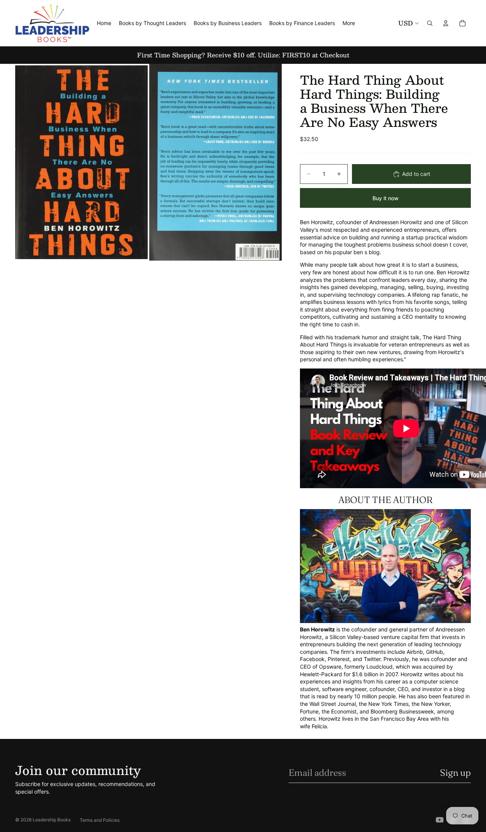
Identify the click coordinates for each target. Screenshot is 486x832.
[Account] (445, 23)
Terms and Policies (100, 820)
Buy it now (385, 198)
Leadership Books (52, 820)
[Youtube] (439, 819)
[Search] (429, 23)
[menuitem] (349, 23)
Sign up (455, 772)
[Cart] (462, 23)
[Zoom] (81, 162)
